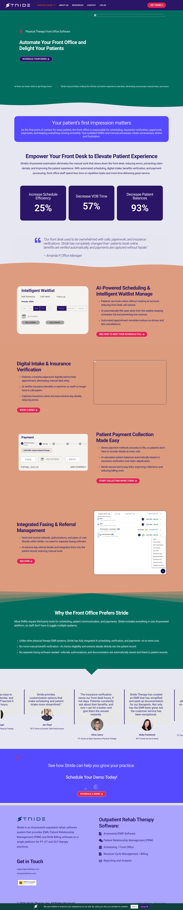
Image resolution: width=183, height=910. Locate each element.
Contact (91, 5)
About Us (63, 5)
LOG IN (103, 5)
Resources (77, 5)
